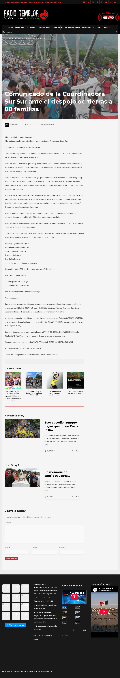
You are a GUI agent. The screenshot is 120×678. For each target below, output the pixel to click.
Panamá (10, 27)
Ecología (43, 38)
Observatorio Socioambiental (40, 27)
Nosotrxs (107, 27)
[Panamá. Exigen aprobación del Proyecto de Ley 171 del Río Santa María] (64, 622)
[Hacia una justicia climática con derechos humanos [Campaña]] (64, 612)
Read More (75, 451)
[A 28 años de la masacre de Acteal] (64, 607)
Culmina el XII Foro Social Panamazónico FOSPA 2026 (34, 393)
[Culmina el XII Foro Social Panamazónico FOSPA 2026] (34, 380)
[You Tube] (101, 2)
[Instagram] (97, 2)
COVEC (100, 27)
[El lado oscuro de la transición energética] (75, 380)
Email (34, 548)
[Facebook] (84, 2)
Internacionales (20, 27)
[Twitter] (88, 2)
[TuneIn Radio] (110, 2)
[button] (6, 588)
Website (62, 548)
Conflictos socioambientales (29, 38)
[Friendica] (92, 2)
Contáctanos (7, 32)
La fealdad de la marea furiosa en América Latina (55, 393)
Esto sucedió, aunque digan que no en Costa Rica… (61, 426)
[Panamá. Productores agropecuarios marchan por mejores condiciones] (77, 622)
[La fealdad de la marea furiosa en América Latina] (55, 380)
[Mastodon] (115, 2)
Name (7, 548)
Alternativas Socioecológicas (85, 27)
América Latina (14, 38)
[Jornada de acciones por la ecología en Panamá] (77, 617)
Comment (8, 523)
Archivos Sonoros (67, 27)
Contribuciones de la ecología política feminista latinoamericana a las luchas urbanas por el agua (37, 2)
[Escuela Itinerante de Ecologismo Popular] (64, 617)
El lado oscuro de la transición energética (75, 392)
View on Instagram (16, 625)
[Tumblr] (106, 2)
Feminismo (56, 27)
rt (17, 124)
